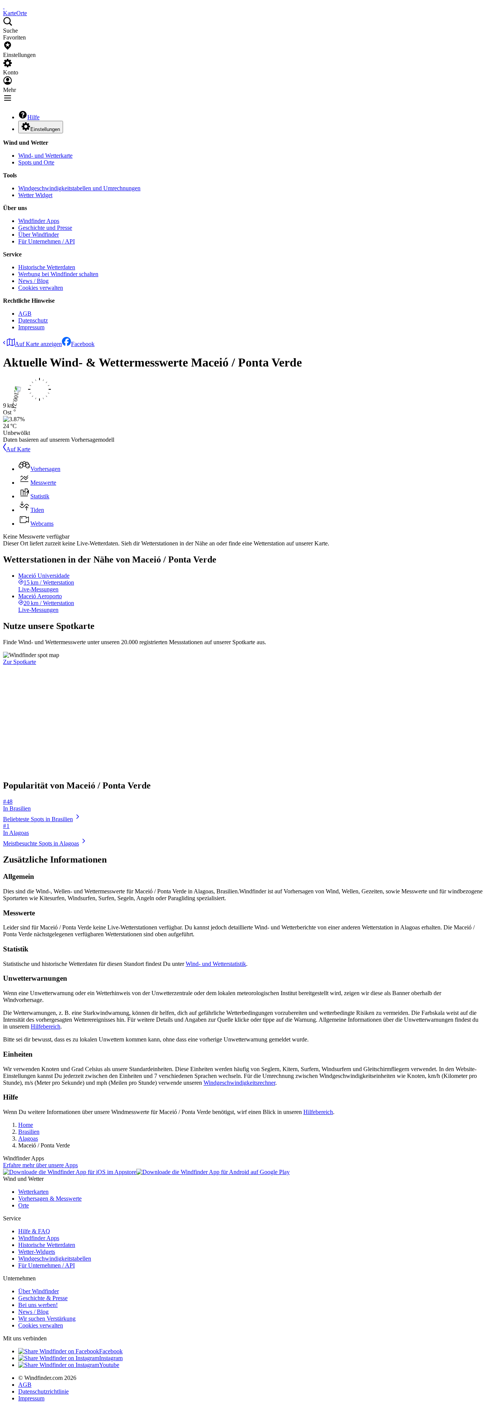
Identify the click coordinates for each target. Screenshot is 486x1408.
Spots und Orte (36, 162)
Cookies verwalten (40, 287)
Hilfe (33, 117)
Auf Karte (18, 449)
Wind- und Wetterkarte (45, 155)
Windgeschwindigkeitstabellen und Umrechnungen (79, 188)
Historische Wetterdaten (46, 267)
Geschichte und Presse (45, 227)
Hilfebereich (45, 1026)
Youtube (109, 1365)
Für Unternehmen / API (46, 241)
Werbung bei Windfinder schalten (58, 274)
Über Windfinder (38, 234)
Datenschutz (33, 320)
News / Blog (33, 281)
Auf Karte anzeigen (38, 344)
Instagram (111, 1358)
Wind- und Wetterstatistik (216, 964)
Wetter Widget (35, 195)
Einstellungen (45, 129)
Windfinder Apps (38, 221)
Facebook (83, 344)
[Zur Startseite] (4, 6)
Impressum (31, 327)
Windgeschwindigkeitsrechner (239, 1082)
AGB (25, 313)
